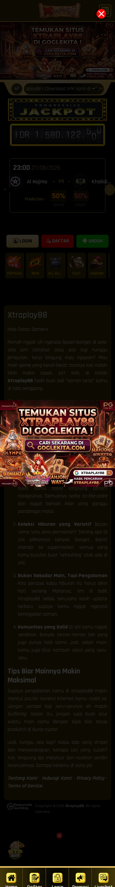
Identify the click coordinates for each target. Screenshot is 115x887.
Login (57, 885)
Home (11, 885)
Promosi (80, 885)
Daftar (34, 885)
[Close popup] (101, 14)
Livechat (104, 885)
